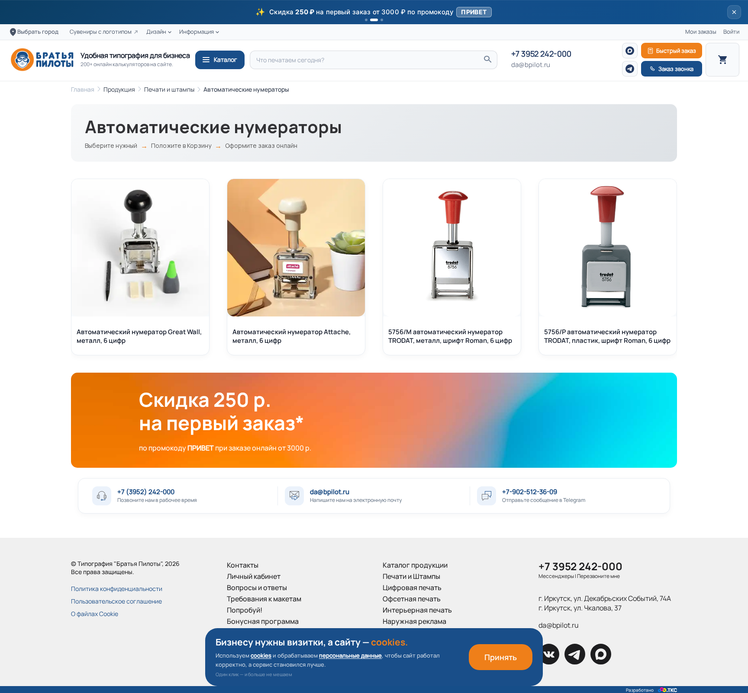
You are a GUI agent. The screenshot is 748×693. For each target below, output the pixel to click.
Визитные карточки (415, 632)
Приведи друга (252, 632)
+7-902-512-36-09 (529, 491)
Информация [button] (196, 31)
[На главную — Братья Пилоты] (42, 59)
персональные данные (350, 655)
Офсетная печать (412, 599)
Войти (731, 31)
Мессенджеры (556, 576)
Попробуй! (244, 610)
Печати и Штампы (411, 576)
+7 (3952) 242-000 (145, 491)
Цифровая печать (412, 587)
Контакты (242, 565)
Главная (82, 89)
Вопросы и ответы (257, 587)
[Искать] (487, 60)
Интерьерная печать (417, 610)
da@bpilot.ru (530, 65)
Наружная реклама (414, 621)
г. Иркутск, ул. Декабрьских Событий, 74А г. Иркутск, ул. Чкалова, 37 (604, 603)
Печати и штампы (169, 89)
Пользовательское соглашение (116, 601)
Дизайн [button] (156, 31)
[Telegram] (630, 69)
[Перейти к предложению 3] (381, 20)
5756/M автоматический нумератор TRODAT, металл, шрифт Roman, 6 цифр (450, 336)
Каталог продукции (415, 565)
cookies (261, 655)
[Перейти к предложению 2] (374, 20)
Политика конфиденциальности (116, 588)
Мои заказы (700, 31)
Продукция (119, 89)
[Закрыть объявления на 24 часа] (734, 12)
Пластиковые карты (415, 643)
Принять (500, 657)
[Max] (630, 50)
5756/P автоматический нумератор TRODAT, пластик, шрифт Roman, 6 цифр (607, 336)
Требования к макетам (264, 599)
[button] (374, 12)
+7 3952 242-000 (541, 54)
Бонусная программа (263, 621)
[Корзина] (722, 60)
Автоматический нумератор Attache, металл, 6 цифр (291, 336)
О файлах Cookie (94, 614)
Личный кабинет (253, 576)
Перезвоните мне (598, 576)
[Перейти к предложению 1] (366, 20)
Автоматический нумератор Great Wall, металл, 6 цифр (139, 336)
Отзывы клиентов (256, 643)
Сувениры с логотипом (101, 31)
